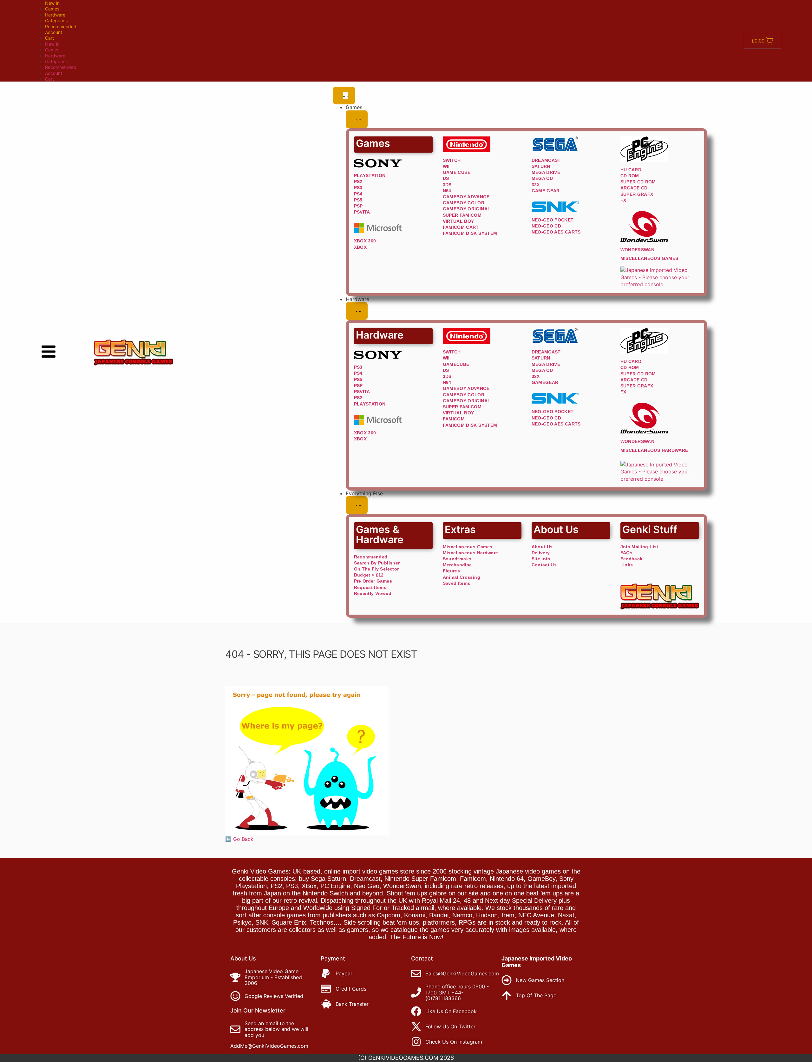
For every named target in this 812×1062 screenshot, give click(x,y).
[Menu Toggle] (344, 95)
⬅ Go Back (239, 839)
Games (52, 8)
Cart (49, 38)
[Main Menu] (48, 351)
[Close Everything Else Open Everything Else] (357, 505)
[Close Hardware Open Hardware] (357, 311)
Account (53, 32)
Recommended (60, 26)
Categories (56, 20)
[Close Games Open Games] (357, 119)
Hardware (55, 14)
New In (52, 3)
